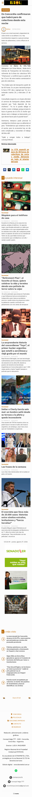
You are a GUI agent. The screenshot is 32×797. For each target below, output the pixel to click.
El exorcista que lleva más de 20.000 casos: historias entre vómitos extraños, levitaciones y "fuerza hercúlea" (15, 517)
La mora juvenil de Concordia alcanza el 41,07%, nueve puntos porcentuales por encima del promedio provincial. (18, 639)
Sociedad (5, 10)
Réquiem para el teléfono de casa (15, 216)
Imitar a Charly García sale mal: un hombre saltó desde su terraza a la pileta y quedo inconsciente (16, 413)
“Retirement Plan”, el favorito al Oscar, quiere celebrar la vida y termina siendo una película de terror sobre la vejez (15, 283)
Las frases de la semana (14, 466)
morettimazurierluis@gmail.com (18, 786)
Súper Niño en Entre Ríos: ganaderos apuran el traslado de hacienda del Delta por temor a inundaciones (18, 659)
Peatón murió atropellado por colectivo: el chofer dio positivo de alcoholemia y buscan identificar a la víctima (18, 683)
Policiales (17, 717)
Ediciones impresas (17, 721)
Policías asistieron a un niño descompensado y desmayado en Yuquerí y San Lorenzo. (17, 649)
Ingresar (17, 727)
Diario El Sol (17, 698)
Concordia (17, 714)
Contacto (17, 724)
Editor (8, 29)
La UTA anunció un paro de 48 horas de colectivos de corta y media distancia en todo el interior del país (20, 155)
